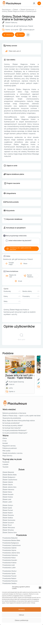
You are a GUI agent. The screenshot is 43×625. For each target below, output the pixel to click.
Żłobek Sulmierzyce (27, 9)
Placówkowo (6, 9)
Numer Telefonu (30, 276)
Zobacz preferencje (21, 620)
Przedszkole (21, 535)
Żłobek (15, 9)
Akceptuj (21, 609)
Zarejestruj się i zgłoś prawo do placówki (20, 248)
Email (20, 281)
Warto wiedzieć (9, 409)
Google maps (11, 263)
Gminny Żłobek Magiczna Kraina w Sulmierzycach (19, 11)
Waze (25, 263)
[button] (40, 588)
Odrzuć (21, 615)
